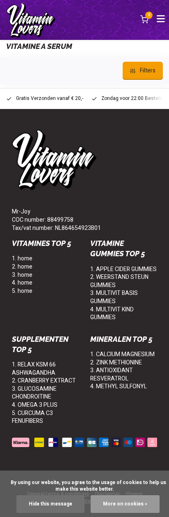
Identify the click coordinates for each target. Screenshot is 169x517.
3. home (22, 275)
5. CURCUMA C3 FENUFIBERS (32, 417)
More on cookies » (125, 504)
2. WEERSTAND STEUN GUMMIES (119, 281)
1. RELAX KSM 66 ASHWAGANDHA (34, 368)
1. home (22, 258)
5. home (22, 291)
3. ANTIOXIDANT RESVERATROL (111, 374)
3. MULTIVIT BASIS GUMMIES (114, 297)
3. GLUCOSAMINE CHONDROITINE (34, 393)
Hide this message (50, 504)
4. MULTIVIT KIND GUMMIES (112, 313)
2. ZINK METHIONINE (116, 362)
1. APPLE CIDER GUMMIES (123, 269)
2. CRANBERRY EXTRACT (44, 380)
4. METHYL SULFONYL (118, 386)
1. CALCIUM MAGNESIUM (122, 354)
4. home (22, 282)
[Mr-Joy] (31, 20)
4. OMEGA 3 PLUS (34, 405)
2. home (22, 266)
